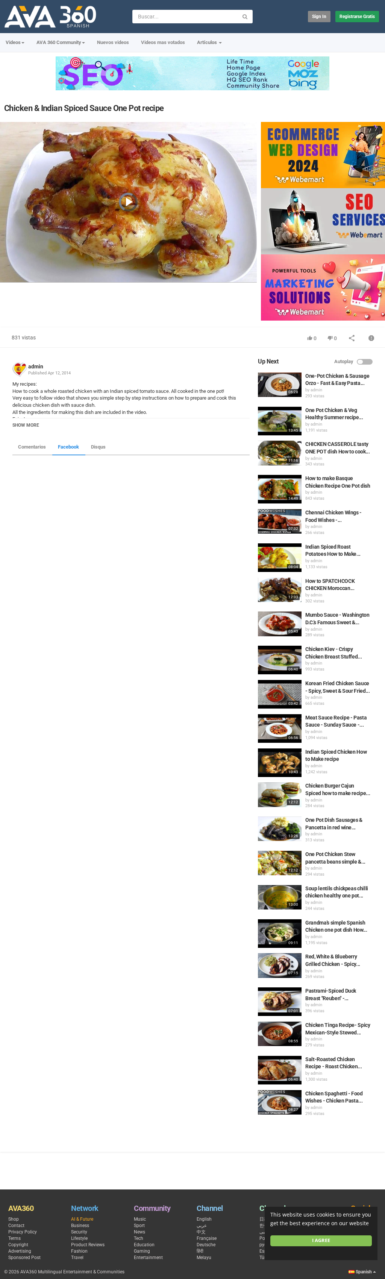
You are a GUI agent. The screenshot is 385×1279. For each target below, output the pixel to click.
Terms (14, 1238)
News (139, 1232)
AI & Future (82, 1219)
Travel (77, 1257)
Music (140, 1219)
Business (80, 1225)
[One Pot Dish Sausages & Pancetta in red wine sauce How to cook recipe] (280, 829)
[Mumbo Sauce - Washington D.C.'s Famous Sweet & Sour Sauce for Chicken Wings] (280, 623)
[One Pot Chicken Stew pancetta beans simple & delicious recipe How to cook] (280, 863)
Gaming (142, 1251)
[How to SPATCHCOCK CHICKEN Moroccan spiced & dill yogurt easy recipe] (280, 590)
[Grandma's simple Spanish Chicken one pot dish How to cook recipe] (280, 933)
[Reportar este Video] (371, 338)
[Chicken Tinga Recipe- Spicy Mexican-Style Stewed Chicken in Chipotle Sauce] (280, 1034)
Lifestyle (79, 1238)
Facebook (68, 447)
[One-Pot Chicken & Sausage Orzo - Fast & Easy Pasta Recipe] (280, 385)
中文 (201, 1232)
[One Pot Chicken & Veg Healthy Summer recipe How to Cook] (280, 421)
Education (144, 1244)
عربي (202, 1225)
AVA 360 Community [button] (58, 42)
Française (207, 1238)
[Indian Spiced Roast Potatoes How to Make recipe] (280, 557)
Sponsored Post (24, 1257)
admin (35, 366)
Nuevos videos (113, 42)
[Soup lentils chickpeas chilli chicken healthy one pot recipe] (280, 897)
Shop (13, 1219)
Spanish (364, 1271)
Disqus (98, 447)
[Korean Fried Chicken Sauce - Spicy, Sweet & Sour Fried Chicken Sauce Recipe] (280, 694)
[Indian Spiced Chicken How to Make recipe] (280, 762)
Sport (139, 1225)
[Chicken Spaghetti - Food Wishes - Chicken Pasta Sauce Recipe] (280, 1102)
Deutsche (206, 1244)
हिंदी (200, 1251)
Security (79, 1232)
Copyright (18, 1244)
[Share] (352, 338)
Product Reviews (88, 1244)
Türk (263, 1257)
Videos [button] (13, 42)
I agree (321, 1240)
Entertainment (148, 1257)
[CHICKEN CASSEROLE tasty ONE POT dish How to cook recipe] (280, 453)
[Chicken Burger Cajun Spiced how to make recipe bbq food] (280, 794)
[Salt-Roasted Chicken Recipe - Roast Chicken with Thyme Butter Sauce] (280, 1070)
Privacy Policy (22, 1232)
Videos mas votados (163, 42)
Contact (16, 1225)
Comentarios (32, 447)
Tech (138, 1238)
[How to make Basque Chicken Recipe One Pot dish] (280, 489)
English (204, 1219)
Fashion (79, 1251)
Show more (25, 425)
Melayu (204, 1257)
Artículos (207, 42)
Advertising (19, 1251)
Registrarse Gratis (357, 16)
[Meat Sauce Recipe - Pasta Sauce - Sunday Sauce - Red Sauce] (280, 728)
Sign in (319, 16)
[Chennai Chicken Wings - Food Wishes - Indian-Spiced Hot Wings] (280, 521)
